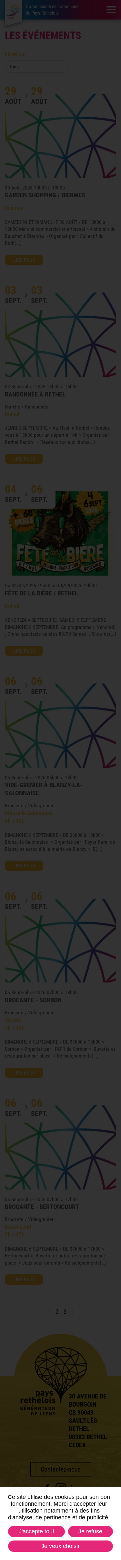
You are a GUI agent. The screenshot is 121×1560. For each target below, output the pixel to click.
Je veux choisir (60, 1546)
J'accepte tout (36, 1531)
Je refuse (90, 1531)
